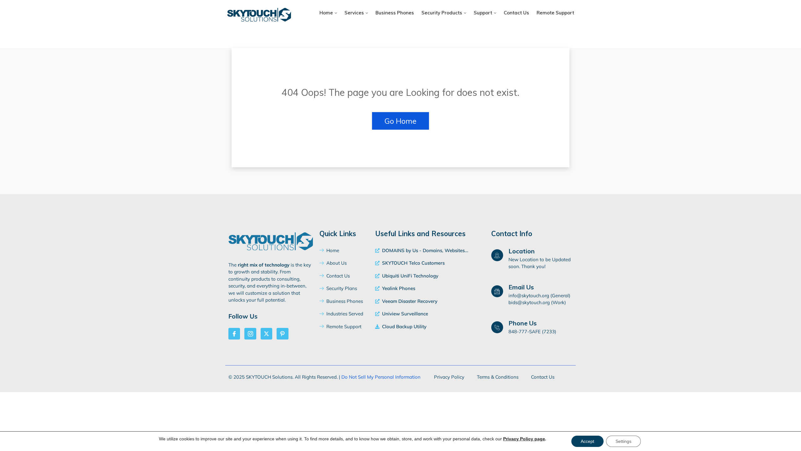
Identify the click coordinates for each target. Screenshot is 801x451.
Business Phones (394, 13)
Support (483, 13)
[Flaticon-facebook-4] (234, 334)
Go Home (400, 121)
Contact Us (516, 13)
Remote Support (555, 13)
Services (354, 13)
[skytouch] (267, 15)
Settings (623, 441)
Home (326, 13)
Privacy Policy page (524, 438)
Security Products (441, 13)
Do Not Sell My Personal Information (381, 377)
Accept (587, 441)
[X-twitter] (266, 334)
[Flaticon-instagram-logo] (250, 334)
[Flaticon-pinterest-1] (282, 334)
